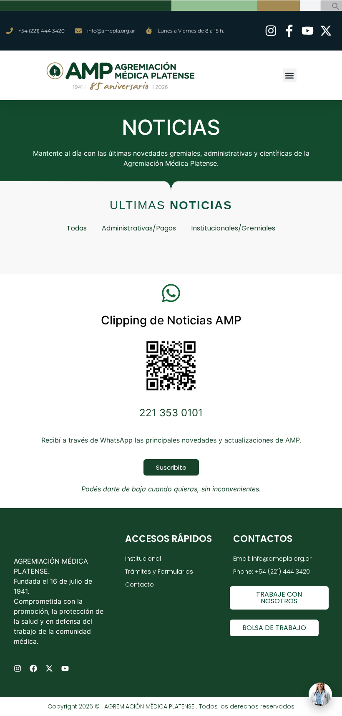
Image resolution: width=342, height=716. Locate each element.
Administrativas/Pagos (139, 228)
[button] (336, 8)
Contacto (139, 584)
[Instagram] (17, 668)
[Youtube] (65, 668)
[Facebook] (33, 668)
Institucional (143, 558)
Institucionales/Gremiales (233, 228)
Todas (77, 228)
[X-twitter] (49, 668)
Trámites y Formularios (159, 571)
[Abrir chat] (320, 694)
